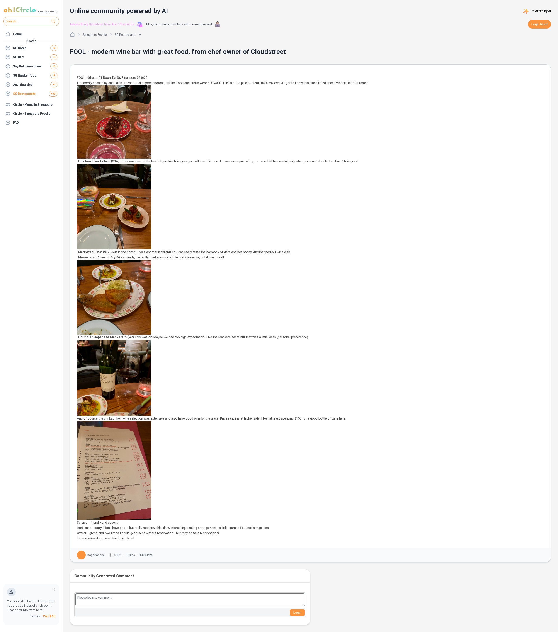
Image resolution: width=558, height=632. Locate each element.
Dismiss (35, 616)
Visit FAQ (49, 616)
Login (297, 613)
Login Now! (539, 24)
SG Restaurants (125, 34)
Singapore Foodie (95, 34)
